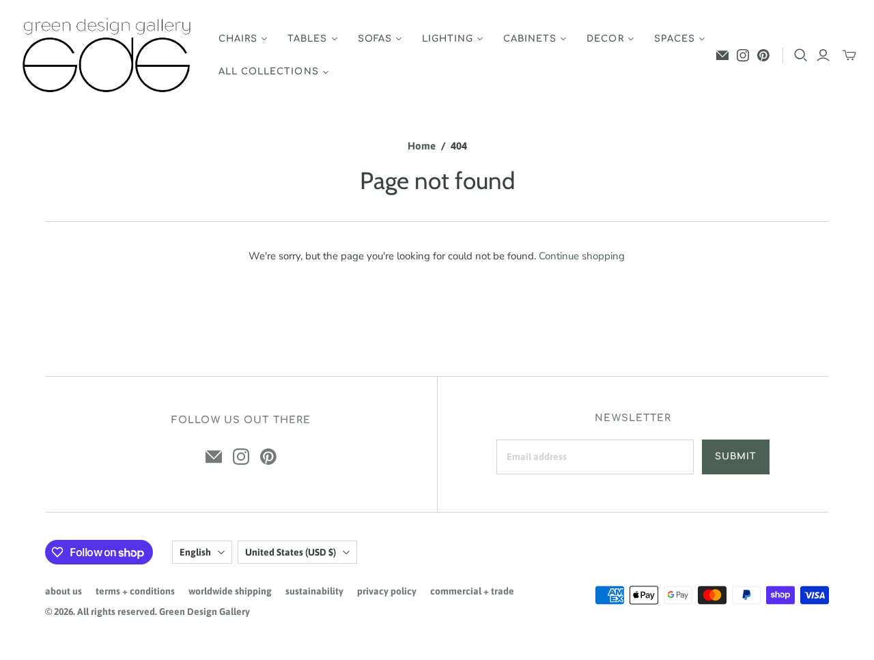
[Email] (722, 55)
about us (63, 591)
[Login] (823, 55)
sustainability (314, 591)
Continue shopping (582, 256)
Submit (736, 456)
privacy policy (387, 591)
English (195, 552)
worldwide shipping (230, 591)
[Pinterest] (763, 55)
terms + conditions (135, 591)
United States (290, 552)
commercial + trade (472, 591)
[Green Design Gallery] (107, 56)
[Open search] (801, 55)
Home (422, 146)
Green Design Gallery (204, 611)
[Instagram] (743, 55)
